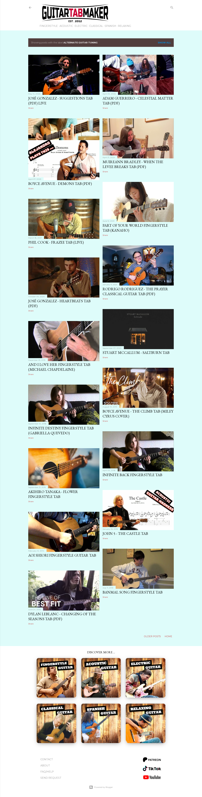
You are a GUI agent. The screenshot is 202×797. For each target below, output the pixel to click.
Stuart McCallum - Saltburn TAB (136, 352)
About (45, 765)
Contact (46, 759)
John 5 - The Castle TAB (125, 533)
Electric (81, 25)
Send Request (50, 777)
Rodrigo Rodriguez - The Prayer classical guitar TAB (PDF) (135, 291)
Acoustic (66, 25)
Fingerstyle (49, 25)
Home (168, 636)
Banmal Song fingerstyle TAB (133, 592)
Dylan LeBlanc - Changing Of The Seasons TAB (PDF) (62, 616)
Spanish (110, 25)
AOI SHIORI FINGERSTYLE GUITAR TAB (62, 555)
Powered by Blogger (103, 787)
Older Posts (152, 636)
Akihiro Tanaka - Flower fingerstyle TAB (53, 494)
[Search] (172, 8)
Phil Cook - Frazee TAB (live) (56, 242)
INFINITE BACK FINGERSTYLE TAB (132, 474)
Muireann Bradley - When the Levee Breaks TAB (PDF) (133, 164)
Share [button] (30, 108)
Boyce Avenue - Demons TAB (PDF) (60, 183)
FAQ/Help (47, 771)
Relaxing (124, 25)
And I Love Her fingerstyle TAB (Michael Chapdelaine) (59, 367)
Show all (164, 42)
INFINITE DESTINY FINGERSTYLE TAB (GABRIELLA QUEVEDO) (61, 430)
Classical (96, 25)
